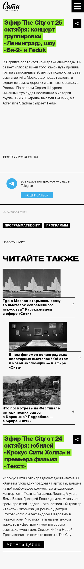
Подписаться (36, 195)
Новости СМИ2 (14, 242)
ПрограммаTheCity (22, 225)
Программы (57, 225)
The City (11, 6)
